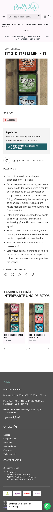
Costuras (7, 450)
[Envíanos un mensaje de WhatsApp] (47, 506)
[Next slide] (47, 349)
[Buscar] (39, 16)
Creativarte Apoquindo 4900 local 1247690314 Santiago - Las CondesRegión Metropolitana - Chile (21, 476)
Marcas (6, 434)
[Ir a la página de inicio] (26, 6)
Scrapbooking (18, 37)
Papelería (7, 442)
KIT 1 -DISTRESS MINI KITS (13, 336)
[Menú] (4, 16)
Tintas (46, 37)
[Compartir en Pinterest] (26, 274)
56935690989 (13, 468)
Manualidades (9, 446)
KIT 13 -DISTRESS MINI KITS (37, 336)
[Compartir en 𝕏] (12, 274)
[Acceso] (45, 16)
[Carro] (49, 16)
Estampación (34, 37)
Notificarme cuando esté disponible (24, 147)
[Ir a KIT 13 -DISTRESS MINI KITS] (39, 317)
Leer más (26, 30)
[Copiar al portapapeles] (33, 274)
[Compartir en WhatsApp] (19, 274)
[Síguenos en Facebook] (18, 417)
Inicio (6, 37)
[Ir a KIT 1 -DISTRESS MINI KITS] (14, 317)
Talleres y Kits (9, 454)
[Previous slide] (5, 349)
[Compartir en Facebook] (5, 274)
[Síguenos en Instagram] (14, 417)
